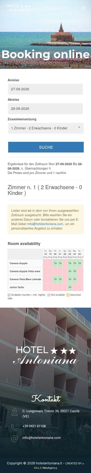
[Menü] (83, 8)
